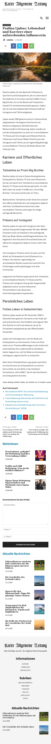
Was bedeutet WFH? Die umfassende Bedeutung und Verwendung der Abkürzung (12, 433)
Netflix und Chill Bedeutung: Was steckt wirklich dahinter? (17, 468)
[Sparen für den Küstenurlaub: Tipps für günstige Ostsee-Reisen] (39, 595)
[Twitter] (19, 46)
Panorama (6, 25)
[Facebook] (13, 46)
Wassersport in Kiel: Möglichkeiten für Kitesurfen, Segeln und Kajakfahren (17, 608)
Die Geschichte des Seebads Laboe (15, 578)
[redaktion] (4, 40)
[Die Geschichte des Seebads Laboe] (39, 581)
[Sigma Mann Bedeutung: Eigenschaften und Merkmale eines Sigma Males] (40, 484)
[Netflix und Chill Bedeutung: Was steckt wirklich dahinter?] (40, 470)
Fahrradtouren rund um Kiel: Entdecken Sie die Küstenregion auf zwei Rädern (18, 564)
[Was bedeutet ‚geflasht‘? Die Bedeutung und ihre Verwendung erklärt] (40, 455)
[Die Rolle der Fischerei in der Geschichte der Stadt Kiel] (39, 625)
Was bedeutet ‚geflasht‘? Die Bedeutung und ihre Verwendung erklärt (17, 454)
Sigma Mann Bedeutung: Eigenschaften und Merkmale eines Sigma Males (18, 483)
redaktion (9, 40)
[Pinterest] (25, 46)
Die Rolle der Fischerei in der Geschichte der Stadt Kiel (18, 623)
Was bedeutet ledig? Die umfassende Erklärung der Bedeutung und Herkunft (37, 432)
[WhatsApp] (31, 46)
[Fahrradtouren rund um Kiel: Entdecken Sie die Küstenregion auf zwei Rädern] (39, 565)
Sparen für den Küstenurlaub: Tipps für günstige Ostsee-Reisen (17, 593)
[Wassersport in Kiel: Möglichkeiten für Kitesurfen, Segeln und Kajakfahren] (39, 609)
